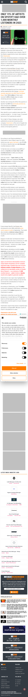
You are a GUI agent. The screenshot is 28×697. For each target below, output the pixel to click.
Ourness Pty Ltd (14, 537)
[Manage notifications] (24, 689)
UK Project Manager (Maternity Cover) (11, 561)
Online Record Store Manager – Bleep (11, 551)
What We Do (3, 669)
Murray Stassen (6, 28)
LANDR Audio (17, 547)
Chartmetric (6, 56)
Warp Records (10, 572)
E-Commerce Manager (7, 556)
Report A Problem (5, 687)
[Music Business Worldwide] (14, 2)
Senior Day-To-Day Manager (14, 535)
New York (4, 572)
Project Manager (6, 571)
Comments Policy (19, 669)
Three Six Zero (17, 515)
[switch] (24, 348)
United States (15, 504)
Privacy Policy (18, 671)
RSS (17, 685)
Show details (20, 363)
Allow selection (14, 373)
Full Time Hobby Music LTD (16, 526)
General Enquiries (5, 685)
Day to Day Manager (14, 514)
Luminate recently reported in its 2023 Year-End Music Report (13, 93)
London (10, 483)
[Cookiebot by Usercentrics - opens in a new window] (20, 318)
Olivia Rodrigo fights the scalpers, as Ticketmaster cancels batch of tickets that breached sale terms (17, 612)
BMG (20, 504)
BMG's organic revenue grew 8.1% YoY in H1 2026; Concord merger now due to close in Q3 (17, 617)
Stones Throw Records (11, 562)
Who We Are (3, 667)
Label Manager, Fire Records (14, 481)
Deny (14, 378)
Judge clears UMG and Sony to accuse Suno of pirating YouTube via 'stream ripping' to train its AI (16, 601)
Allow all (14, 368)
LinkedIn (18, 681)
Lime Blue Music (9, 567)
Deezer (18, 226)
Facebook (18, 680)
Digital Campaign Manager (14, 492)
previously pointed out (19, 104)
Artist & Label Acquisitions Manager (10, 566)
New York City (10, 547)
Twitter (18, 683)
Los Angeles (9, 504)
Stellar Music (14, 494)
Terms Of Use (18, 667)
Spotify (21, 59)
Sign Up (15, 592)
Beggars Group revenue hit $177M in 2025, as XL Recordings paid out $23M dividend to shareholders (16, 621)
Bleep (7, 552)
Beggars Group (9, 557)
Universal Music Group (13, 68)
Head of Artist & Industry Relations (14, 546)
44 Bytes (8, 695)
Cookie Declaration (19, 673)
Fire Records (16, 483)
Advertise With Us (5, 681)
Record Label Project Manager (13, 524)
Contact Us (3, 680)
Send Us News (4, 683)
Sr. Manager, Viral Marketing (14, 503)
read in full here (13, 142)
